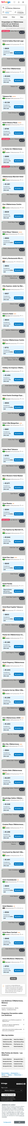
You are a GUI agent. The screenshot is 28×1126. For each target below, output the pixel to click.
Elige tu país (4, 1087)
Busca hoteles (5, 1073)
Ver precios (18, 52)
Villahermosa (17, 1074)
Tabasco (9, 1074)
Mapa (21, 17)
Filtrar (13, 17)
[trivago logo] (6, 2)
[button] (13, 7)
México (3, 1074)
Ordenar (5, 17)
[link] (14, 2)
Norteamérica (14, 1073)
